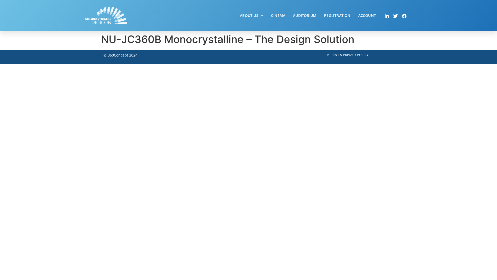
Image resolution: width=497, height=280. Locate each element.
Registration (337, 15)
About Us (249, 15)
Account (367, 15)
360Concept (118, 55)
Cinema (278, 15)
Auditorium (304, 15)
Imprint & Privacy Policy (346, 54)
